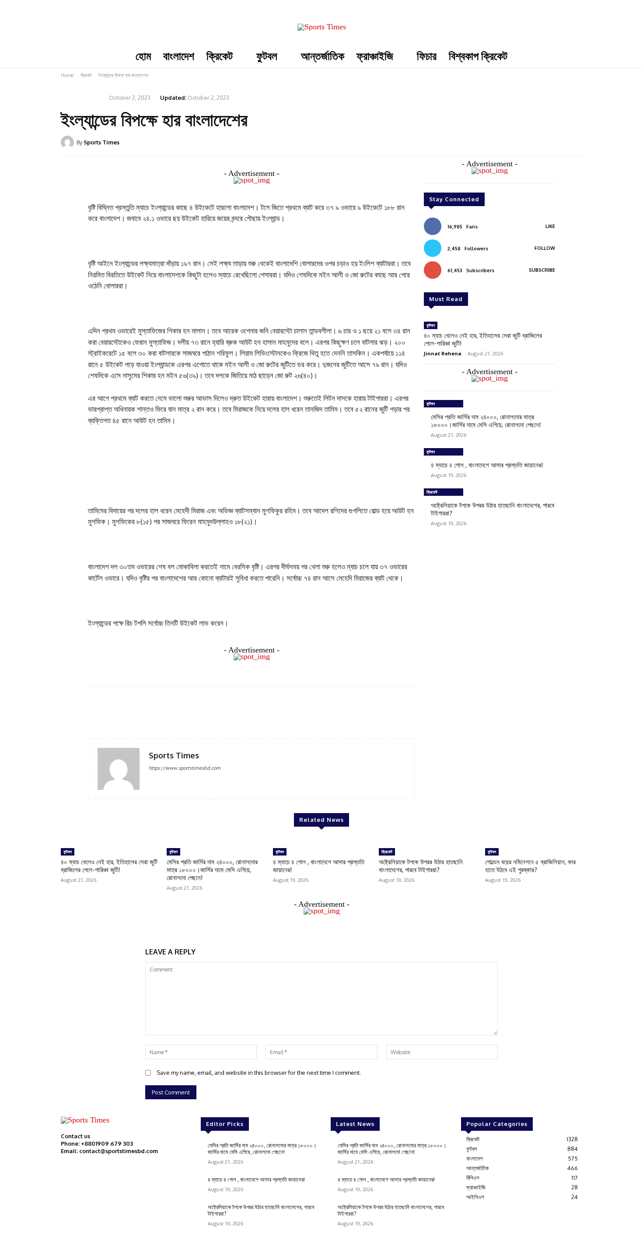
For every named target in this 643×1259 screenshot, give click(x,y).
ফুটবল (430, 325)
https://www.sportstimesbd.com (184, 768)
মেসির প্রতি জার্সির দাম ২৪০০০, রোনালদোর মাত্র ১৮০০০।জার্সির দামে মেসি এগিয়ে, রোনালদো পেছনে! (486, 421)
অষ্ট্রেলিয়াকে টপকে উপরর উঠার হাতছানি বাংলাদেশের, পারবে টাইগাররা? (492, 509)
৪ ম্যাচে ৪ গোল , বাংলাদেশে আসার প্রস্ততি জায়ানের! (487, 465)
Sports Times (101, 142)
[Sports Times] (321, 27)
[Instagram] (477, 19)
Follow (545, 248)
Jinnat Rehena (442, 353)
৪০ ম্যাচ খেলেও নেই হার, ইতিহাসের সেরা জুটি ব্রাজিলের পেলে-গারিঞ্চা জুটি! (483, 339)
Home (67, 75)
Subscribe (542, 270)
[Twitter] (489, 19)
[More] (573, 142)
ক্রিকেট (85, 75)
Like (550, 226)
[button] (574, 33)
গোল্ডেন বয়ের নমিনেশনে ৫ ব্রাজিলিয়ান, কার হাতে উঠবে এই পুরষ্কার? (530, 866)
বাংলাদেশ (92, 97)
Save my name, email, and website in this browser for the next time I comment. (259, 1072)
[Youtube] (501, 19)
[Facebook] (464, 19)
